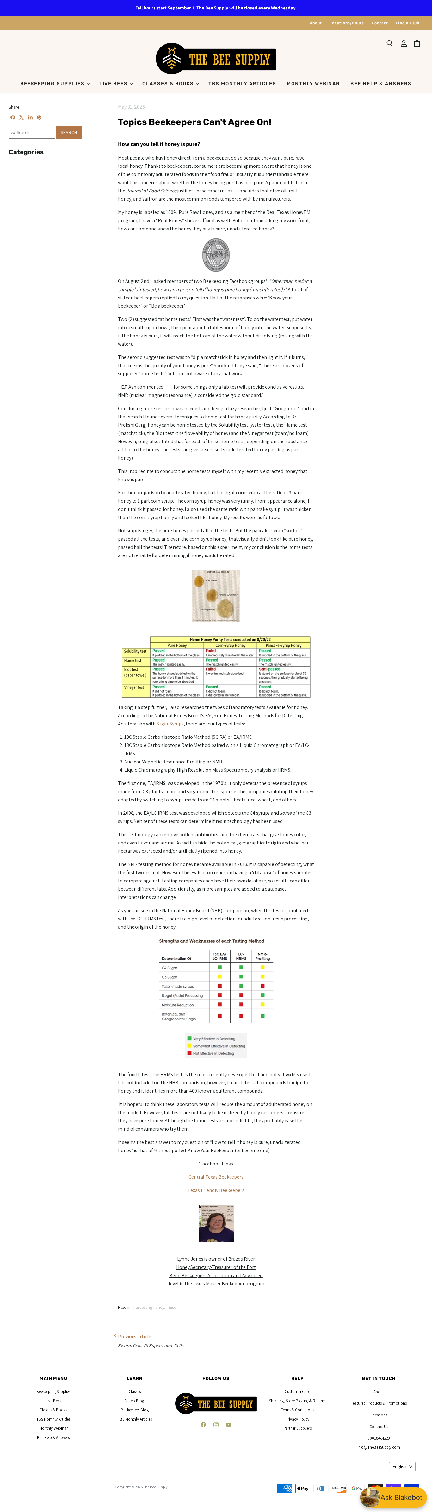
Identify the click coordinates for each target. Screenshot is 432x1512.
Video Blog (134, 1400)
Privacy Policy (297, 1419)
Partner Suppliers (297, 1428)
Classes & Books (168, 83)
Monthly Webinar (313, 83)
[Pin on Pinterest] (39, 117)
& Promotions (394, 1403)
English (399, 1467)
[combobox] (32, 132)
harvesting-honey (148, 1307)
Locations (378, 1415)
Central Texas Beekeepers (216, 1177)
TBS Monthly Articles (242, 83)
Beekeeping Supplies (53, 83)
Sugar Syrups (170, 723)
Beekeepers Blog (135, 1410)
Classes (135, 1391)
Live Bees (114, 83)
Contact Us (378, 1426)
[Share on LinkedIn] (30, 117)
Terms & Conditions (297, 1410)
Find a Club (407, 23)
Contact (380, 23)
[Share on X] (21, 117)
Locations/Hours (347, 23)
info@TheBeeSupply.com (378, 1447)
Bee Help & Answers (381, 83)
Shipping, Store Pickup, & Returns (297, 1400)
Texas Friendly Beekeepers (216, 1190)
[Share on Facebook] (12, 117)
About (316, 23)
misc (172, 1307)
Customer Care (297, 1391)
